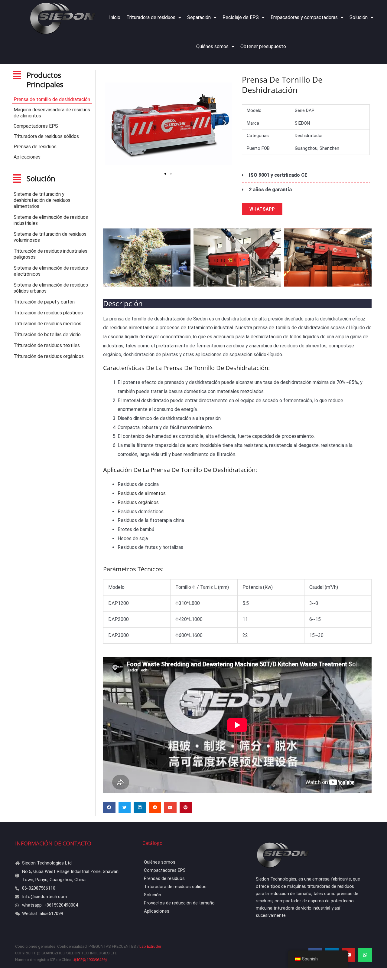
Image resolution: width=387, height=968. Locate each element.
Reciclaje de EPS (241, 17)
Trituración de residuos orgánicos (49, 356)
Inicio (114, 17)
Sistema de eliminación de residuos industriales (51, 220)
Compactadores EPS (36, 126)
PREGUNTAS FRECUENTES (112, 946)
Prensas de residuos (35, 146)
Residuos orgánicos (138, 502)
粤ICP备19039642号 (90, 959)
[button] (111, 122)
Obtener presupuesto (263, 46)
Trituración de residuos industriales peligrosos (50, 254)
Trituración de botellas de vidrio (47, 334)
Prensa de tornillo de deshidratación (52, 99)
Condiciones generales (35, 946)
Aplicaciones (27, 157)
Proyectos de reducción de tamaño (179, 903)
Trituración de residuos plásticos (48, 313)
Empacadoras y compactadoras (304, 17)
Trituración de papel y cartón (44, 302)
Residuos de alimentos (142, 493)
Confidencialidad (72, 946)
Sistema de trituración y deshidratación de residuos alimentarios (42, 200)
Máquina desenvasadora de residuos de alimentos (52, 113)
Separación (199, 17)
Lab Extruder (150, 946)
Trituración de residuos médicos (47, 323)
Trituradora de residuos (150, 17)
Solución (359, 17)
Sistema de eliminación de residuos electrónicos (51, 271)
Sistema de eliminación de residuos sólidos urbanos (51, 288)
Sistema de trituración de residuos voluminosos (50, 237)
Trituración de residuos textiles (47, 345)
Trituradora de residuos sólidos (46, 136)
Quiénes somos (212, 46)
